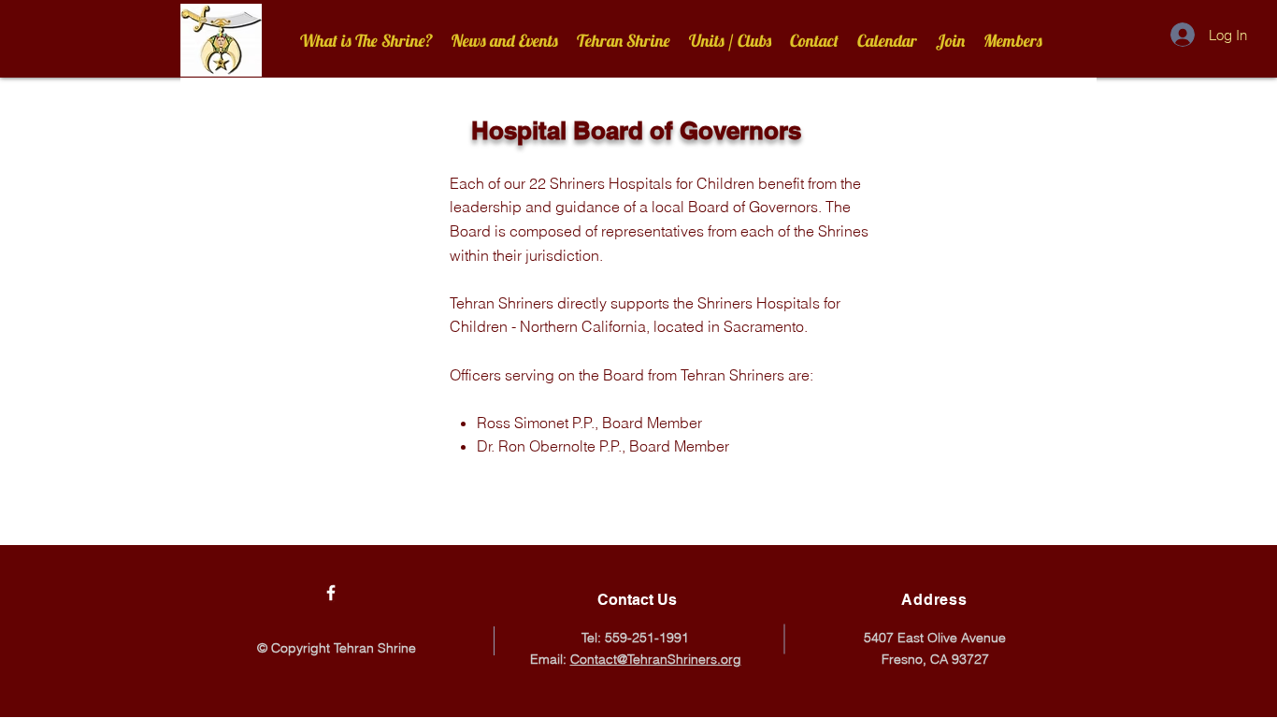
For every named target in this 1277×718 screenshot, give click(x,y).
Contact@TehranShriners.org (655, 659)
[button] (623, 40)
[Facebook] (331, 592)
